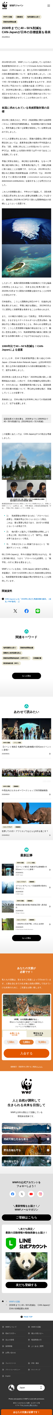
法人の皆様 (9, 1340)
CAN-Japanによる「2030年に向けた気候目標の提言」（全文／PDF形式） (28, 600)
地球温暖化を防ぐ (33, 17)
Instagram (40, 1194)
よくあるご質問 (37, 1346)
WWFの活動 (7, 17)
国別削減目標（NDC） (11, 663)
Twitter (15, 611)
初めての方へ (10, 1333)
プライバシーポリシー (12, 1370)
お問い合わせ (10, 1353)
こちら (40, 1067)
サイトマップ (35, 1370)
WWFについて (11, 1327)
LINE (38, 611)
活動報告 (20, 17)
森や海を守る (27, 1163)
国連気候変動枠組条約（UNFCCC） (16, 658)
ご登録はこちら (26, 1217)
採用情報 (8, 1346)
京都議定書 (37, 658)
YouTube (31, 1194)
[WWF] (3, 1301)
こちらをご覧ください (30, 1405)
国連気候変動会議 (9, 22)
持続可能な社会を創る (27, 1140)
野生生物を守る (27, 1152)
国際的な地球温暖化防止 (12, 653)
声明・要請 (35, 1363)
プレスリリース (10, 1363)
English (7, 1376)
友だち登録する (26, 1284)
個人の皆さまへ (37, 1333)
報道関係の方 (36, 1340)
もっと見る (26, 676)
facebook (26, 611)
